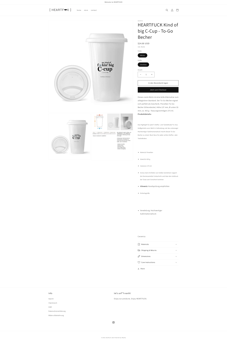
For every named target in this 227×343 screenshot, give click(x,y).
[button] (167, 10)
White (142, 55)
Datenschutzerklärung (57, 311)
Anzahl (140, 70)
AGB (50, 307)
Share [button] (142, 269)
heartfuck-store (110, 337)
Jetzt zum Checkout (158, 90)
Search (51, 299)
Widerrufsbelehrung (56, 315)
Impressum (52, 303)
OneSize (143, 65)
